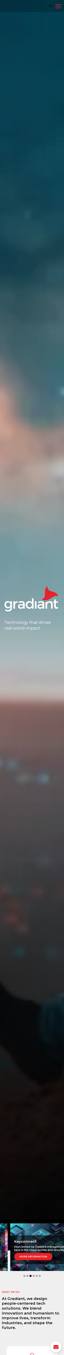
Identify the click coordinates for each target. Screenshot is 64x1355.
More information (33, 1256)
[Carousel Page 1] (24, 1276)
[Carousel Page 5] (37, 1276)
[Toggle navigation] (58, 6)
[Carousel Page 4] (34, 1276)
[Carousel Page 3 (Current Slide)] (31, 1276)
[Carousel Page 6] (40, 1276)
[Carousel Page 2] (27, 1276)
